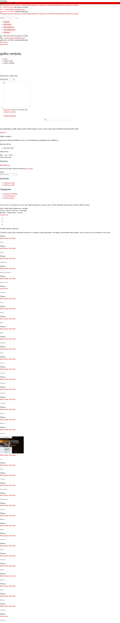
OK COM (30, 169)
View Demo (4, 288)
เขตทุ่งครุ (13, 112)
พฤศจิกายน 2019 (9, 183)
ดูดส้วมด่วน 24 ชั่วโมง (7, 12)
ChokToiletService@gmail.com (14, 9)
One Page (12, 238)
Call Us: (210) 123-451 (7, 211)
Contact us (4, 215)
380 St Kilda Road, (6, 208)
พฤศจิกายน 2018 (9, 185)
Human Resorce (9, 198)
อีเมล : (2, 9)
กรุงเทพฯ (6, 112)
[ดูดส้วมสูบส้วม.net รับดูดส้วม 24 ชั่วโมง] (13, 5)
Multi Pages (4, 238)
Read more (7, 110)
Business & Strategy (10, 194)
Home (5, 59)
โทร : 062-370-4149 (6, 7)
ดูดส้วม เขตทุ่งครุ (10, 116)
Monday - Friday (5, 213)
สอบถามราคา (4, 42)
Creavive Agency (9, 196)
